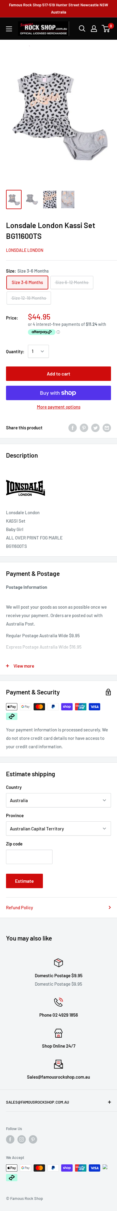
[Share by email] (107, 427)
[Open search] (82, 28)
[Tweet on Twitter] (95, 427)
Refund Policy (19, 907)
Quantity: (15, 351)
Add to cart (58, 373)
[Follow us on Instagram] (21, 1139)
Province (15, 815)
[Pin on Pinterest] (84, 427)
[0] (106, 28)
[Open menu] (9, 28)
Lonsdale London (24, 250)
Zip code (14, 843)
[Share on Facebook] (72, 427)
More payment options (58, 406)
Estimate (24, 881)
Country (14, 787)
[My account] (94, 28)
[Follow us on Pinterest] (33, 1139)
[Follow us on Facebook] (10, 1139)
